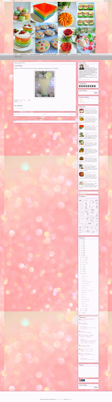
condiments (82, 208)
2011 (82, 252)
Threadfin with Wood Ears (86, 281)
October (83, 260)
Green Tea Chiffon (85, 304)
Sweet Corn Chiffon (85, 285)
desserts (83, 211)
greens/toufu (82, 214)
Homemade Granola (89, 164)
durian (85, 212)
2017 (82, 241)
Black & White (84, 297)
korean (89, 221)
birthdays (81, 204)
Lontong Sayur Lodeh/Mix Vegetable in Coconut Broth (90, 117)
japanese (83, 218)
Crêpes (82, 296)
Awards (80, 202)
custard (96, 210)
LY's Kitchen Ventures (85, 345)
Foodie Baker (83, 358)
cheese (93, 205)
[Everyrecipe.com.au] (83, 192)
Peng (87, 64)
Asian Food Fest (92, 199)
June (83, 267)
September (84, 262)
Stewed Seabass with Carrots (87, 290)
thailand (96, 231)
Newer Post (17, 114)
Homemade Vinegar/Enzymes (84, 216)
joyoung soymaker (82, 220)
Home (16, 54)
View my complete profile (84, 79)
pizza (94, 227)
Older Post (72, 114)
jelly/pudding (92, 218)
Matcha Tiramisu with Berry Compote (87, 359)
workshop (96, 232)
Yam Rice (83, 278)
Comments (83, 102)
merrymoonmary (59, 399)
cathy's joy (82, 331)
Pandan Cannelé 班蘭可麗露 (85, 332)
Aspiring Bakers (88, 200)
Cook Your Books (84, 210)
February (84, 308)
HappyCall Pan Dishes (85, 54)
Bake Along (88, 202)
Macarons (94, 223)
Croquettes (83, 287)
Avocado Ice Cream (85, 301)
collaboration (91, 207)
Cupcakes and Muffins (63, 54)
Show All (96, 361)
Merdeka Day (82, 320)
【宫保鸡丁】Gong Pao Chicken (86, 351)
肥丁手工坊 (82, 339)
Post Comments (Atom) (47, 118)
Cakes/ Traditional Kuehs (35, 54)
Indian (90, 217)
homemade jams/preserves (86, 215)
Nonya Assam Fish (88, 148)
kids (89, 220)
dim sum (89, 211)
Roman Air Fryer (18, 56)
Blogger (70, 399)
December (84, 257)
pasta (90, 227)
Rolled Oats (84, 230)
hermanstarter (92, 214)
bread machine (92, 204)
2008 (82, 312)
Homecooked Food (74, 54)
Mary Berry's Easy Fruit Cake (91, 108)
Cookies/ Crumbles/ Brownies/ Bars (49, 54)
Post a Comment (19, 108)
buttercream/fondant (83, 205)
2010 (82, 254)
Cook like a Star (92, 208)
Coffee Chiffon (84, 306)
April (83, 271)
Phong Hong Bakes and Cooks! (87, 319)
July (83, 266)
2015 (82, 245)
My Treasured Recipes (92, 226)
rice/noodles (95, 228)
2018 (82, 239)
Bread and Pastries (23, 54)
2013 (82, 248)
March (83, 273)
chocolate (81, 207)
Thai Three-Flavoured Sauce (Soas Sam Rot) (90, 156)
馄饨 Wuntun (84, 292)
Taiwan (90, 231)
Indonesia (96, 217)
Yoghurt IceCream (85, 276)
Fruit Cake (83, 303)
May (83, 269)
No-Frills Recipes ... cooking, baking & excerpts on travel (86, 335)
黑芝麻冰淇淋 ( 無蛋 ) (84, 324)
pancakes (83, 227)
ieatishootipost (83, 326)
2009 (82, 255)
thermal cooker (83, 232)
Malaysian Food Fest (89, 225)
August (83, 264)
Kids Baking (95, 220)
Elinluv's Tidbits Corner (85, 353)
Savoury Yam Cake (85, 299)
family (95, 212)
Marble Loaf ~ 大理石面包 (85, 337)
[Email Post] (29, 100)
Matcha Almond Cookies (85, 346)
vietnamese (90, 232)
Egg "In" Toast (84, 288)
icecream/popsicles (83, 217)
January (83, 310)
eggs (90, 212)
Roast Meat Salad (85, 283)
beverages (20, 101)
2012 (82, 250)
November (84, 259)
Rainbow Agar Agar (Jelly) (90, 125)
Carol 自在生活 (83, 323)
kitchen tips (83, 221)
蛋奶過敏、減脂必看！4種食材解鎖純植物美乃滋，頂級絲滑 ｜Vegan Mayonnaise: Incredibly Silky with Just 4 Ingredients (88, 341)
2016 (82, 243)
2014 (82, 246)
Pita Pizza (83, 274)
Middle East (81, 226)
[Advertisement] (28, 393)
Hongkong (94, 216)
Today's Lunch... (84, 294)
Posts (82, 100)
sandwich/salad (83, 231)
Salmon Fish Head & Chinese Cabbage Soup (91, 141)
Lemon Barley (84, 280)
